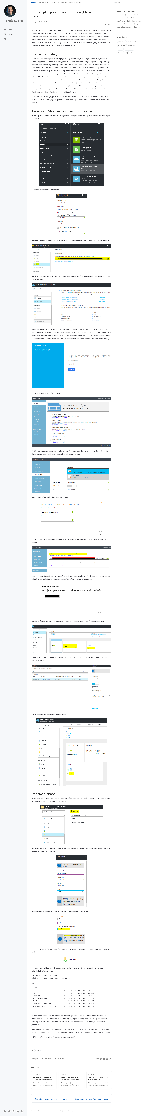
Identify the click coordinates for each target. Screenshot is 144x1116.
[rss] (22, 1111)
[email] (17, 1111)
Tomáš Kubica (13, 20)
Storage (37, 1050)
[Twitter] (101, 1058)
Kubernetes (121, 41)
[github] (9, 1111)
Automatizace (129, 49)
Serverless (134, 53)
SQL (127, 53)
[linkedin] (13, 1111)
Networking (121, 45)
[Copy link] (110, 1058)
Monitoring (130, 45)
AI (135, 41)
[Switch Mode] (4, 1111)
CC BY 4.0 (56, 1059)
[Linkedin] (107, 1058)
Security (129, 41)
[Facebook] (104, 1058)
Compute (121, 53)
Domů (33, 2)
